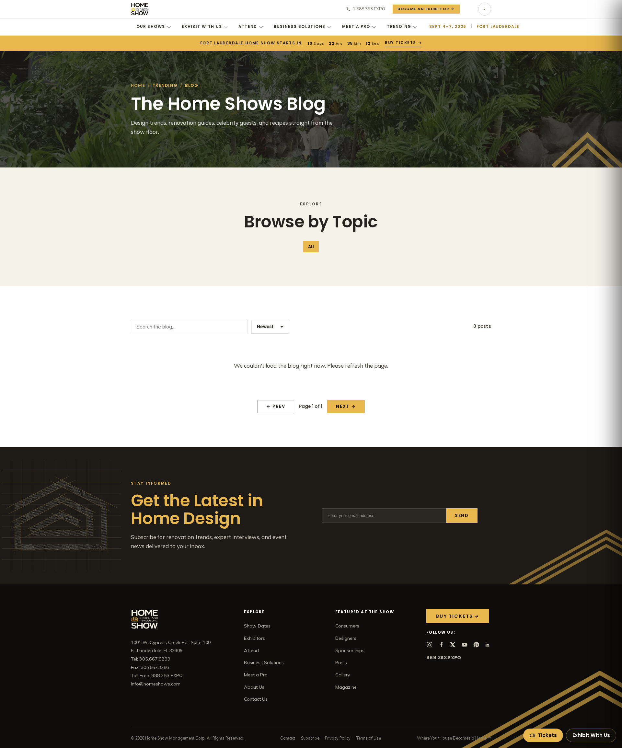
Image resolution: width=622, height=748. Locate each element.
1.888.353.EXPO (369, 8)
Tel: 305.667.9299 (150, 659)
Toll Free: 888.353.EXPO (157, 675)
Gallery (342, 675)
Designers (345, 638)
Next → (346, 406)
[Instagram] (429, 644)
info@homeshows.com (155, 684)
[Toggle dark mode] (484, 9)
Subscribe (310, 738)
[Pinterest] (476, 644)
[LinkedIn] (488, 644)
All (311, 246)
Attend (247, 26)
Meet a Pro (356, 26)
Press (341, 662)
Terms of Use (368, 738)
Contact (287, 738)
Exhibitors (254, 638)
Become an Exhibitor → (426, 8)
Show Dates (257, 626)
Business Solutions (300, 26)
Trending (399, 26)
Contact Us (256, 699)
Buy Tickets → (403, 42)
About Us (254, 687)
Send (462, 515)
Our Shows (150, 26)
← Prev (275, 406)
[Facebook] (441, 644)
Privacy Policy (338, 738)
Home (138, 85)
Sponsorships (349, 650)
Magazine (346, 687)
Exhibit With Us (202, 26)
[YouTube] (464, 644)
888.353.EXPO (443, 657)
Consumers (347, 626)
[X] (453, 644)
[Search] (469, 9)
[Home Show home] (140, 9)
